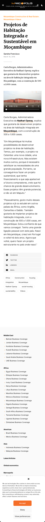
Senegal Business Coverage (17, 408)
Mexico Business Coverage (16, 437)
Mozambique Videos (12, 19)
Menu (3, 5)
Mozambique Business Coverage (19, 400)
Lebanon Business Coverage (17, 353)
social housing (27, 286)
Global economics (11, 465)
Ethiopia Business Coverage (17, 375)
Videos (22, 291)
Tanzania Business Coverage (17, 415)
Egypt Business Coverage (16, 372)
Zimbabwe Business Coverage (18, 422)
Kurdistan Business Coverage (17, 346)
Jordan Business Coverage (16, 343)
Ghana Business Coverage (16, 379)
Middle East (8, 335)
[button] (28, 479)
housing (32, 278)
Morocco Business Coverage (17, 397)
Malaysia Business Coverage (17, 451)
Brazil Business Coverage (16, 433)
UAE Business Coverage (15, 361)
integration (10, 282)
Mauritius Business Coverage (17, 393)
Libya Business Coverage (16, 390)
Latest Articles (9, 458)
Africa (8, 278)
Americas (7, 429)
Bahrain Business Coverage (16, 339)
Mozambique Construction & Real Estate (21, 16)
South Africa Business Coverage (18, 411)
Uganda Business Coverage (17, 419)
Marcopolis (8, 473)
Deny (22, 510)
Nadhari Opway (25, 120)
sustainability (10, 291)
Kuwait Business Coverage (16, 350)
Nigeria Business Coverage (16, 404)
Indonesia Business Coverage (17, 447)
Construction (19, 278)
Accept (22, 503)
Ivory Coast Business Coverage (18, 382)
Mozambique (23, 282)
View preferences (22, 516)
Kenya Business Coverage (16, 386)
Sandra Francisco (12, 54)
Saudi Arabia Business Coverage (18, 357)
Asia (5, 444)
